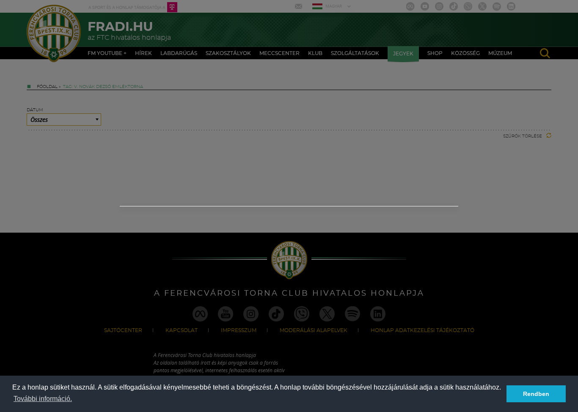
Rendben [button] (536, 393)
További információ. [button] (43, 398)
